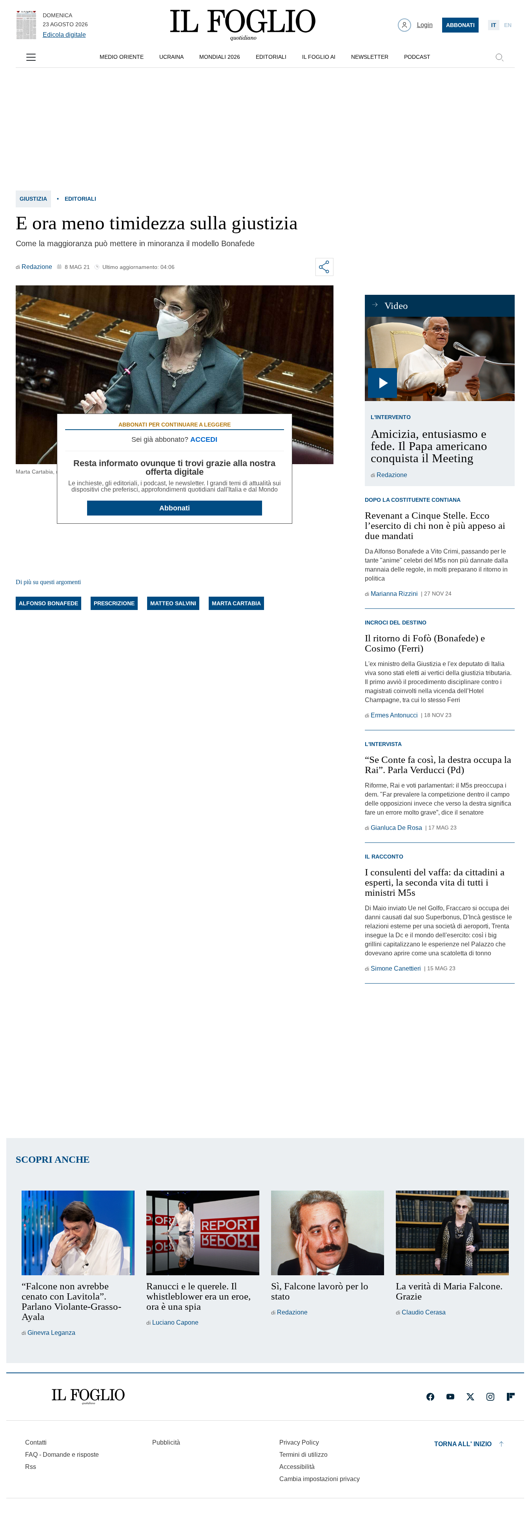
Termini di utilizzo (303, 1454)
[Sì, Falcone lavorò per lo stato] (327, 1233)
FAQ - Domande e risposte (62, 1454)
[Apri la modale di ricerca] (499, 57)
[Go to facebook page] (430, 1397)
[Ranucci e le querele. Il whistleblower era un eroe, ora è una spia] (202, 1233)
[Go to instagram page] (490, 1397)
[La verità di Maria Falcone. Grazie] (452, 1233)
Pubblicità (166, 1442)
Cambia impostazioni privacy (319, 1479)
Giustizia (33, 199)
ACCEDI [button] (203, 439)
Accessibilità (297, 1466)
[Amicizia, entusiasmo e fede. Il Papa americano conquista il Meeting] (439, 359)
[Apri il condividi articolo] (324, 267)
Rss (30, 1466)
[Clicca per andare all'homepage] (88, 1397)
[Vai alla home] (242, 25)
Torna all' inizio (463, 1444)
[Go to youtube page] (450, 1397)
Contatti (36, 1442)
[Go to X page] (470, 1397)
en (508, 25)
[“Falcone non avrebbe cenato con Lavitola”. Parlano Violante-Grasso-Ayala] (78, 1233)
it (493, 25)
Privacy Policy (299, 1442)
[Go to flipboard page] (511, 1397)
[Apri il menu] (31, 57)
